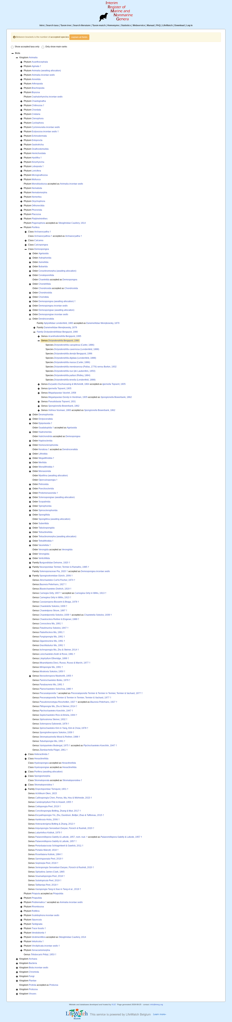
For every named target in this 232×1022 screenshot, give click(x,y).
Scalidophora (45, 915)
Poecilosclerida (46, 488)
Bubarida (43, 266)
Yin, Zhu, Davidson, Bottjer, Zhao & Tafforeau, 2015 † (69, 815)
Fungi (31, 976)
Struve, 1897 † (53, 610)
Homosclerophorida (48, 445)
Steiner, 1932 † (53, 719)
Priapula (36, 893)
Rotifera (36, 911)
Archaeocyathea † (43, 236)
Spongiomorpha (42, 776)
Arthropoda (37, 83)
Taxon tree (65, 25)
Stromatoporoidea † (72, 780)
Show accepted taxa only (27, 46)
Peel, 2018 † (46, 863)
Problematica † (39, 902)
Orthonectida (38, 205)
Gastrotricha (38, 144)
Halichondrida (46, 436)
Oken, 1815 (46, 793)
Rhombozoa (38, 906)
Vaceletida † (45, 545)
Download (179, 25)
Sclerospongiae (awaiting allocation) (57, 497)
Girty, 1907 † (51, 593)
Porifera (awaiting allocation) (48, 771)
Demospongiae (53, 314)
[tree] (116, 523)
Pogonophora (38, 223)
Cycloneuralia (46, 127)
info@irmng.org (156, 1004)
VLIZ (114, 1004)
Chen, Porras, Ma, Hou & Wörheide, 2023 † (63, 797)
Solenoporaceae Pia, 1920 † (54, 571)
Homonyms (113, 25)
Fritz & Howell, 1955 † (54, 802)
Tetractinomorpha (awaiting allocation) (57, 536)
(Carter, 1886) (74, 345)
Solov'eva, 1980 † (56, 689)
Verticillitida (44, 558)
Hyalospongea (41, 763)
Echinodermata (39, 136)
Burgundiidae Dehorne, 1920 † (55, 562)
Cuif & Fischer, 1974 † (57, 580)
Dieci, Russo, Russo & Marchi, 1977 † (65, 662)
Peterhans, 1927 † (53, 584)
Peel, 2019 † (48, 806)
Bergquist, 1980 (63, 340)
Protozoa (53, 985)
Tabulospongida (47, 528)
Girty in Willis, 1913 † (90, 593)
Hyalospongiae (41, 767)
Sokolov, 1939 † (53, 606)
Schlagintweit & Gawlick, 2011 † (59, 845)
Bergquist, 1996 (73, 353)
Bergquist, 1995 (64, 336)
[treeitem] (57, 332)
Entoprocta (37, 140)
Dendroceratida (46, 319)
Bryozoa (36, 92)
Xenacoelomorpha (41, 950)
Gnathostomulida (40, 149)
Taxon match (98, 25)
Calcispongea (41, 244)
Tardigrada (37, 924)
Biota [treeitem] (17, 53)
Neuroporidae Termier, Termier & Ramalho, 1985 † (64, 567)
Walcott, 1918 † (47, 850)
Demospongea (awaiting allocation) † (57, 301)
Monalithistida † (46, 467)
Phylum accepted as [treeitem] (53, 184)
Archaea (33, 959)
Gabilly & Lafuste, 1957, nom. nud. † (61, 837)
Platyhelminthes (39, 218)
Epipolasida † (45, 423)
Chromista (34, 972)
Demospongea (41, 249)
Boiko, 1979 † (55, 680)
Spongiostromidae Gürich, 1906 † (56, 575)
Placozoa (36, 214)
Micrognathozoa (40, 175)
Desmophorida (46, 414)
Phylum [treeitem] (36, 62)
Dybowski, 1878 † (54, 723)
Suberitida (44, 523)
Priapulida (58, 893)
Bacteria (33, 963)
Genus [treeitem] (61, 336)
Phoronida (37, 210)
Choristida (44, 297)
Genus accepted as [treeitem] (83, 384)
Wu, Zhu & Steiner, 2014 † (59, 649)
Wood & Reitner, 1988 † (60, 737)
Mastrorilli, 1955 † (56, 676)
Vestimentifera (39, 937)
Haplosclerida (45, 440)
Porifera (36, 227)
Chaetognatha (39, 101)
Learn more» (159, 1014)
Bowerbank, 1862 (116, 397)
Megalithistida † (46, 458)
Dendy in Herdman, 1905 (68, 397)
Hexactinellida (41, 758)
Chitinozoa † (38, 105)
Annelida (36, 79)
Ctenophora (38, 118)
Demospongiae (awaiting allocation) (56, 310)
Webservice (139, 25)
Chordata (36, 109)
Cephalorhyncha (47, 96)
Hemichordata (39, 153)
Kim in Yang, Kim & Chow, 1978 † (64, 728)
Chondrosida (45, 288)
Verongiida (67, 549)
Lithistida (43, 453)
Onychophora (38, 201)
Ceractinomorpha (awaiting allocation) (57, 271)
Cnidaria (36, 114)
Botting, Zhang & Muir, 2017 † (58, 811)
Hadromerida (45, 432)
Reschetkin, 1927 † (58, 702)
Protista (32, 985)
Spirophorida (45, 506)
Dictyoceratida (46, 419)
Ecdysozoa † (45, 131)
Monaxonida (45, 471)
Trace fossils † (39, 928)
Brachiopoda (38, 88)
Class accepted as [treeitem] (55, 236)
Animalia (33, 57)
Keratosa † (44, 449)
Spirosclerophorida (48, 510)
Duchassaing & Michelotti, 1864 (68, 384)
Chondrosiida (71, 288)
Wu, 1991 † (51, 623)
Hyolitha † (37, 157)
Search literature (81, 25)
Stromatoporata (41, 780)
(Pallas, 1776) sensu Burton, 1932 (85, 366)
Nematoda (37, 188)
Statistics (126, 25)
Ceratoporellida (46, 275)
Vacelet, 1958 (62, 393)
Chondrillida (45, 284)
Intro (42, 25)
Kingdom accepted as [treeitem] (38, 985)
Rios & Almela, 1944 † (58, 715)
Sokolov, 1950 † (52, 671)
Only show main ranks (56, 46)
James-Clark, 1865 (50, 872)
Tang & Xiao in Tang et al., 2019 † (58, 889)
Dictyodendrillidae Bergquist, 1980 (61, 332)
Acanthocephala (40, 62)
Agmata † (36, 66)
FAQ (158, 25)
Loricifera (36, 170)
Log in (189, 25)
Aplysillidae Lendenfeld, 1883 (58, 323)
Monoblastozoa (39, 184)
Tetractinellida (45, 532)
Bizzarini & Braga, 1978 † (59, 602)
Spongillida (44, 514)
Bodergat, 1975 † (55, 745)
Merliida (43, 462)
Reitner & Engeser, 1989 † (59, 619)
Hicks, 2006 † (47, 819)
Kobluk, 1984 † (49, 854)
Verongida (44, 549)
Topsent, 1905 (114, 384)
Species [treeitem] (69, 345)
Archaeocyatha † (42, 231)
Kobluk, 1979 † (48, 832)
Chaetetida (44, 279)
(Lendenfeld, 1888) (76, 349)
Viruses (32, 993)
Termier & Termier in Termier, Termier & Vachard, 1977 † (107, 693)
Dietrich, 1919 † (55, 588)
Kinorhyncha (38, 162)
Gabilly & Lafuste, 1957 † (121, 837)
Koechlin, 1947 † (56, 710)
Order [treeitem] (40, 253)
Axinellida (43, 262)
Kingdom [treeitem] (28, 57)
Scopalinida (44, 501)
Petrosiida (44, 484)
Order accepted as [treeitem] (54, 279)
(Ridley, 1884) (72, 375)
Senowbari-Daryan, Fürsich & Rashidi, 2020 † (64, 828)
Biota (38, 967)
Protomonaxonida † (48, 493)
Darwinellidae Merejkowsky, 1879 (102, 323)
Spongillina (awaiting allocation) (54, 519)
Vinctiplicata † (46, 946)
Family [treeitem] (57, 327)
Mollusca (36, 179)
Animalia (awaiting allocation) (46, 70)
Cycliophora (38, 123)
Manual (150, 25)
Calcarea (38, 240)
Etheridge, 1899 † (54, 658)
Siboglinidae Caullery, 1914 (72, 223)
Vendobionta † (39, 932)
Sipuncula (37, 919)
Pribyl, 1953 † (43, 954)
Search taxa (52, 25)
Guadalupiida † (46, 427)
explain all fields (79, 37)
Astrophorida (45, 258)
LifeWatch (167, 25)
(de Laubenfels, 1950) (74, 371)
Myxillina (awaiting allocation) (53, 475)
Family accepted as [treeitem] (78, 323)
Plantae (32, 980)
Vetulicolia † (38, 941)
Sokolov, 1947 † (54, 628)
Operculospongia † (48, 480)
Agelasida (44, 253)
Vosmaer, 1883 (59, 410)
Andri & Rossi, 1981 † (57, 654)
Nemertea (37, 197)
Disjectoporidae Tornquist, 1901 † (51, 789)
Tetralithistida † (46, 541)
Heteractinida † (41, 754)
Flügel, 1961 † (54, 750)
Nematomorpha (39, 192)
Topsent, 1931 (62, 401)
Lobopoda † (38, 166)
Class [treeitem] (39, 231)
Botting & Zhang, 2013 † (55, 824)
